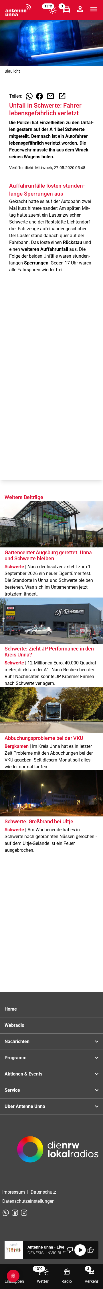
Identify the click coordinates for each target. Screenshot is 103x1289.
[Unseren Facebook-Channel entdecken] (14, 1212)
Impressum (13, 1192)
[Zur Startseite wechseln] (18, 10)
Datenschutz (43, 1192)
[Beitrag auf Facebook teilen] (39, 96)
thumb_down (69, 1250)
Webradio (14, 1025)
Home (11, 1009)
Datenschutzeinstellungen (28, 1201)
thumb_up (90, 1250)
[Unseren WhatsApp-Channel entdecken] (5, 1212)
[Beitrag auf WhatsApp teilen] (29, 96)
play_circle (80, 1250)
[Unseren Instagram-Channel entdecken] (24, 1212)
